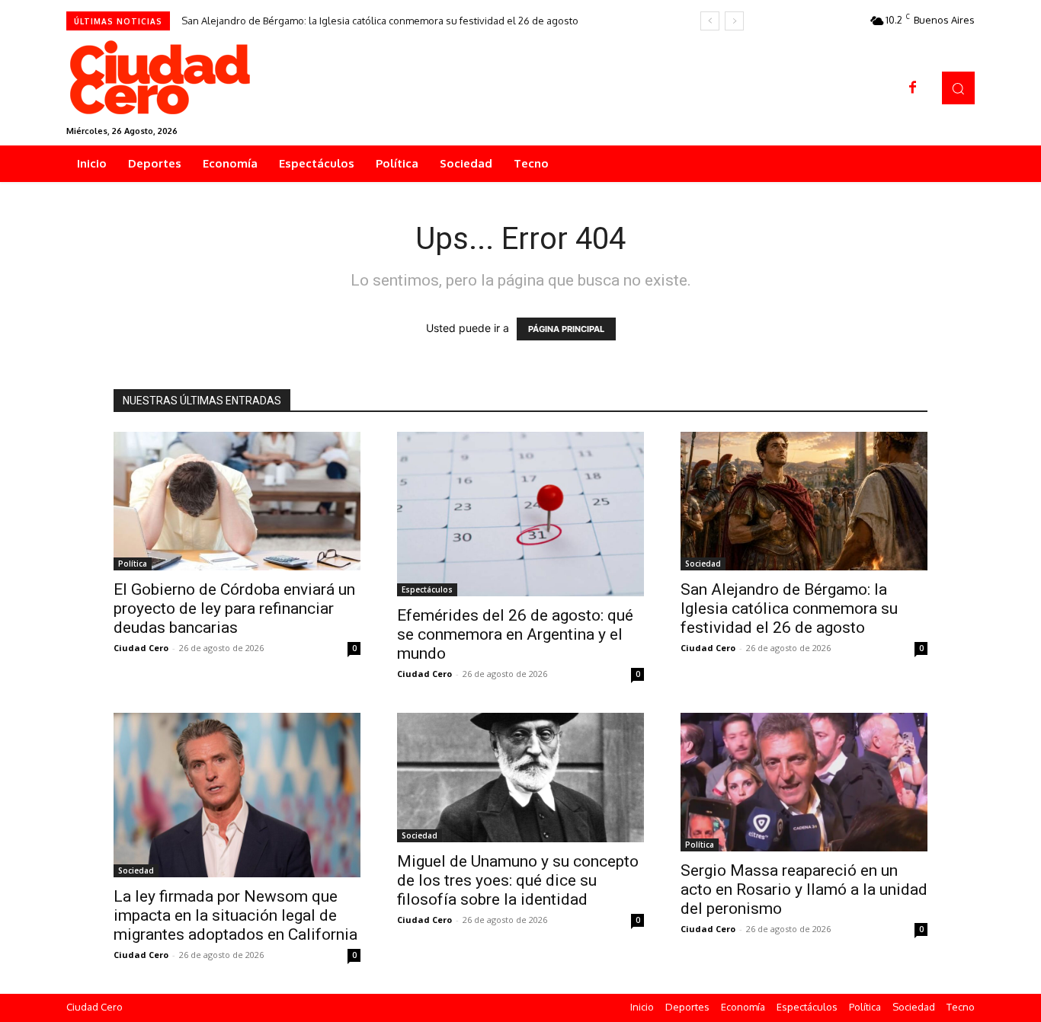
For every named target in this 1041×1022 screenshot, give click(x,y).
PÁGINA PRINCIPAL (566, 329)
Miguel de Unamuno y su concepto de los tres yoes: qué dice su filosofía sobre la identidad (518, 880)
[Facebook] (913, 88)
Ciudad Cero (141, 647)
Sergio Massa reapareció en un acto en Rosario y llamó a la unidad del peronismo (804, 889)
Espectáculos (427, 589)
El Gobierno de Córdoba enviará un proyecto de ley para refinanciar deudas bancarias (234, 608)
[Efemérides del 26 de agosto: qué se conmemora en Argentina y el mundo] (520, 514)
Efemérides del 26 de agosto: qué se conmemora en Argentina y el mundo (515, 634)
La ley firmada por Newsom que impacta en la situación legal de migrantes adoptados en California (235, 915)
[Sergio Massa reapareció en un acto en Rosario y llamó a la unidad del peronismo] (804, 782)
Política (132, 563)
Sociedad (703, 563)
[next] (734, 20)
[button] (958, 88)
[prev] (709, 20)
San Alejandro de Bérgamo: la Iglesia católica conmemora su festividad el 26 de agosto (379, 20)
